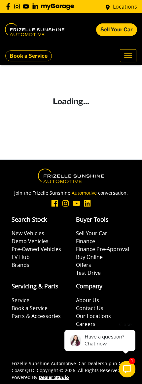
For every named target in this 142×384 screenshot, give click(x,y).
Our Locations (93, 316)
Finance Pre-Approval (102, 249)
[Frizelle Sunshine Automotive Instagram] (18, 6)
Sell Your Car (116, 29)
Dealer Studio (54, 377)
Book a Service (29, 56)
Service (20, 300)
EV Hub (21, 257)
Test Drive (88, 272)
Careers (85, 324)
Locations (125, 6)
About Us (87, 300)
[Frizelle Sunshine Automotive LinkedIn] (36, 6)
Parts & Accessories (36, 316)
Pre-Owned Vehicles (36, 249)
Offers (83, 265)
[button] (128, 55)
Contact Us (89, 308)
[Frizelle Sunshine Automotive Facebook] (9, 6)
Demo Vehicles (30, 241)
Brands (20, 265)
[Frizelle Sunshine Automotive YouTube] (27, 6)
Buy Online (89, 257)
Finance (85, 241)
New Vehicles (28, 233)
